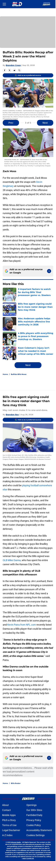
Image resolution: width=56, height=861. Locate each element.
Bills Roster (16, 783)
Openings (31, 805)
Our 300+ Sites (34, 810)
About (5, 805)
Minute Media (16, 842)
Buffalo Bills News (18, 374)
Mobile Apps (9, 815)
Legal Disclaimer (11, 830)
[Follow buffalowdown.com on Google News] (49, 271)
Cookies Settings (35, 835)
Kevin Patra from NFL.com (21, 624)
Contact (6, 810)
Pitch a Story (9, 820)
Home (5, 374)
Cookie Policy (33, 825)
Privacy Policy (33, 820)
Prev (10, 122)
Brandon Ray (12, 414)
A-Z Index (7, 835)
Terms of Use (9, 825)
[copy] (19, 70)
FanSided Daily (34, 815)
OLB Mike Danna (12, 560)
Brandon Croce (13, 65)
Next (45, 122)
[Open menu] (4, 4)
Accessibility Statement (39, 830)
